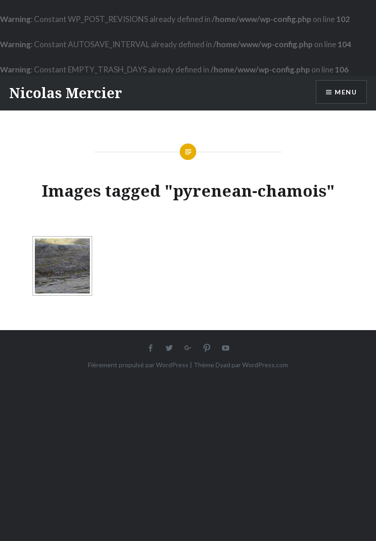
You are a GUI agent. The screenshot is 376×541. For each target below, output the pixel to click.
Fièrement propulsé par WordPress (138, 365)
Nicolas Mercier (65, 92)
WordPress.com (265, 365)
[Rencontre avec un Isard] (62, 265)
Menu (346, 92)
